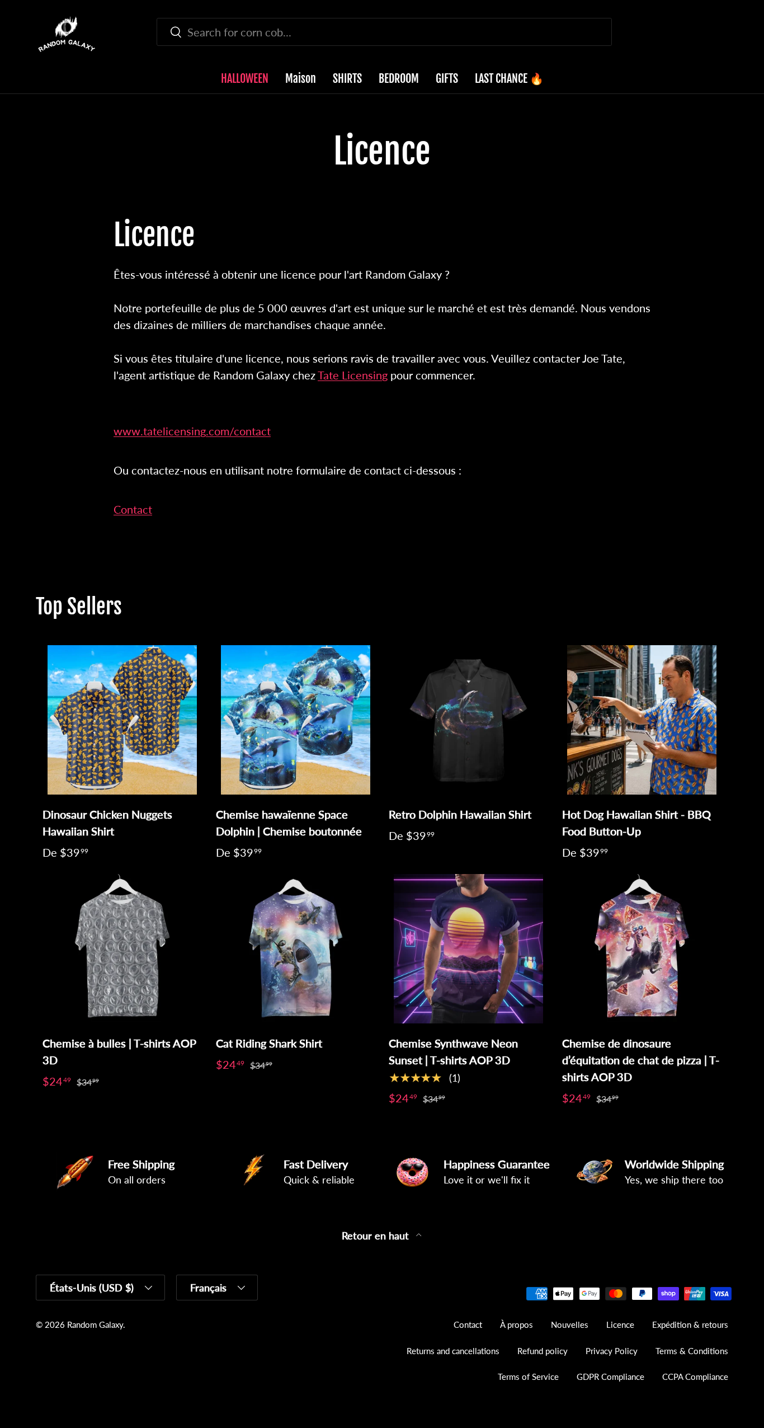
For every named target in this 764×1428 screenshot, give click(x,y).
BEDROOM (399, 79)
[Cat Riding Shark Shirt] (296, 948)
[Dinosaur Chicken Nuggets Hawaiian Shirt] (122, 720)
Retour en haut (377, 1236)
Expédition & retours (690, 1324)
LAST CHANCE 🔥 (509, 79)
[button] (721, 34)
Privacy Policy (612, 1351)
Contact (133, 509)
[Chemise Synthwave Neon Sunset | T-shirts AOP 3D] (469, 948)
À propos (516, 1324)
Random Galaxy (95, 1324)
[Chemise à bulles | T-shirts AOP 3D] (122, 948)
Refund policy (542, 1351)
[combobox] (384, 31)
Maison (300, 79)
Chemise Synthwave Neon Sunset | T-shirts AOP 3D (453, 1051)
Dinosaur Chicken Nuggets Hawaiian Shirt (107, 822)
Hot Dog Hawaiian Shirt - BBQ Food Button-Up (636, 822)
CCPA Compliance (695, 1376)
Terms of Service (528, 1376)
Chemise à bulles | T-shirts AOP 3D (119, 1051)
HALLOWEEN (244, 79)
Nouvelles (569, 1324)
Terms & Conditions (691, 1351)
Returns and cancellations (453, 1351)
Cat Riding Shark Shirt (269, 1043)
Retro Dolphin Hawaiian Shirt (460, 814)
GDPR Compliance (610, 1376)
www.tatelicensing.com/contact (192, 431)
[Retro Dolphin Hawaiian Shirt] (469, 720)
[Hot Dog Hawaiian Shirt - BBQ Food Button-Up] (642, 720)
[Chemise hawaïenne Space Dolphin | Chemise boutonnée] (296, 720)
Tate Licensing (353, 375)
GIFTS (447, 79)
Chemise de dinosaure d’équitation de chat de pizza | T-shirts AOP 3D (640, 1059)
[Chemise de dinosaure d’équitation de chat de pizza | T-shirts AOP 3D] (642, 948)
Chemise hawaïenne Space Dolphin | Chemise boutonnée (289, 822)
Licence (620, 1324)
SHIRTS (347, 79)
